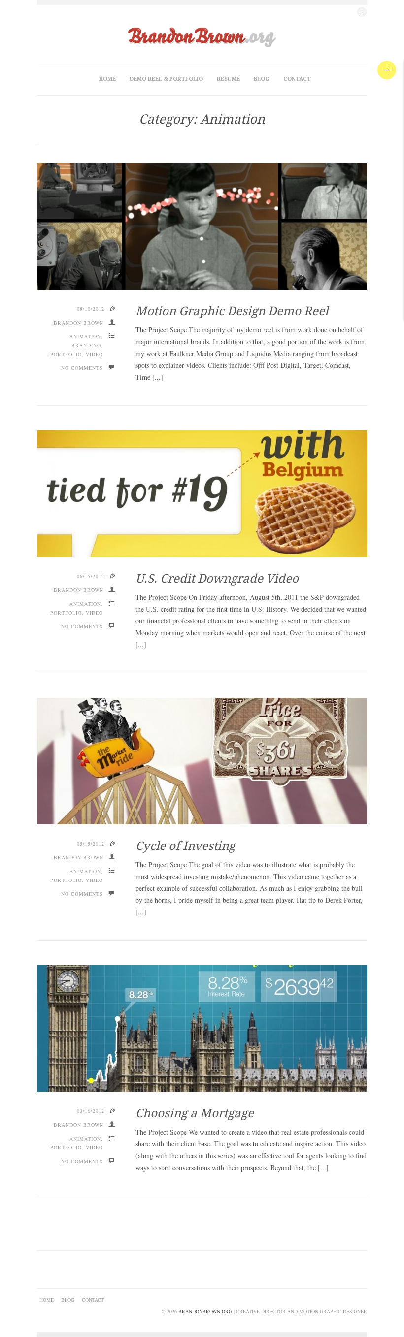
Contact (297, 79)
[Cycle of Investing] (202, 761)
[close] (387, 70)
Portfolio (66, 354)
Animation (85, 336)
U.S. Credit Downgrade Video (217, 579)
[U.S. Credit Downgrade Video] (202, 493)
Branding (86, 345)
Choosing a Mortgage (194, 1113)
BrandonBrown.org (205, 1311)
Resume (228, 79)
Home (107, 79)
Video (94, 354)
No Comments (82, 367)
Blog (261, 79)
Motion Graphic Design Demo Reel (231, 311)
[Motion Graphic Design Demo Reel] (202, 226)
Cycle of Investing (185, 846)
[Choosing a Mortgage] (202, 1028)
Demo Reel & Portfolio (166, 79)
